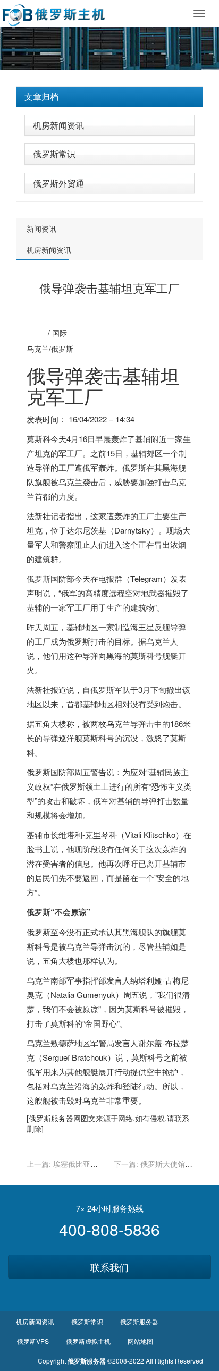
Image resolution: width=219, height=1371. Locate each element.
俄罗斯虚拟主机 (88, 1340)
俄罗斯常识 (54, 154)
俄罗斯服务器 (51, 1118)
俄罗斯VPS (33, 1340)
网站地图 (140, 1340)
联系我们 (109, 1267)
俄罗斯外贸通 (58, 183)
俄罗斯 (62, 348)
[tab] (109, 97)
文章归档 (41, 96)
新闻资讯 (41, 228)
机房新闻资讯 (58, 125)
